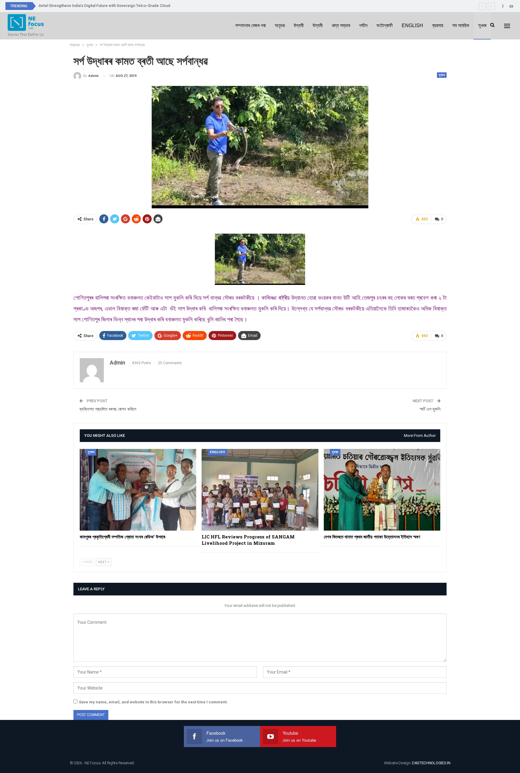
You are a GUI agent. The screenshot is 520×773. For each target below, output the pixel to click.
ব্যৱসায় (437, 25)
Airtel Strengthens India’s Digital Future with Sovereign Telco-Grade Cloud (104, 5)
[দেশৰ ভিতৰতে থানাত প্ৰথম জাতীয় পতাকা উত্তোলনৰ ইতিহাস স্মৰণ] (382, 490)
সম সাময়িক (460, 25)
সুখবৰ (482, 25)
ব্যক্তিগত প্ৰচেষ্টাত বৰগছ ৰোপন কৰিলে (107, 409)
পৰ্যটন (363, 25)
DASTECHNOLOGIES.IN (431, 763)
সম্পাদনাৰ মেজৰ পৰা (250, 25)
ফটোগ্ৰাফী (384, 25)
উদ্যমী (299, 25)
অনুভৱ (280, 25)
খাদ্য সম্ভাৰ (341, 25)
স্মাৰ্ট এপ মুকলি (430, 409)
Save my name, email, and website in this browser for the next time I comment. (153, 702)
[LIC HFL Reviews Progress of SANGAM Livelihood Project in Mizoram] (260, 490)
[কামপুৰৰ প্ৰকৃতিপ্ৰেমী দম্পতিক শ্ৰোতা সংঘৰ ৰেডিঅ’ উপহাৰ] (138, 490)
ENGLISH (412, 25)
